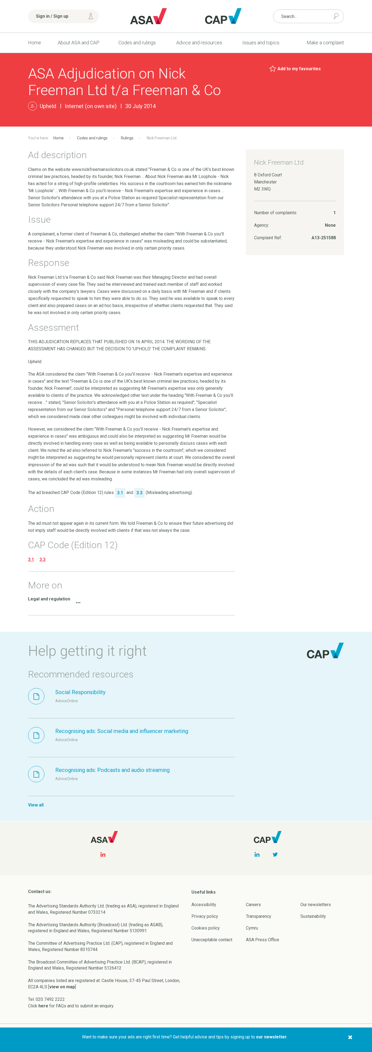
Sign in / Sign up (52, 16)
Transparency (258, 916)
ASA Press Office (262, 939)
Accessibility (203, 904)
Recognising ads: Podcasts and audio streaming (112, 770)
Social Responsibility (80, 692)
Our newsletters (315, 904)
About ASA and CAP (78, 42)
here (43, 1005)
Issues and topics (260, 42)
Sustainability (313, 916)
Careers (253, 904)
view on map (62, 986)
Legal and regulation (49, 599)
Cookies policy (205, 928)
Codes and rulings (137, 42)
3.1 (31, 559)
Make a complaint (325, 42)
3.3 (42, 559)
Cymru (252, 928)
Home (34, 42)
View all (36, 805)
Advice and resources (199, 42)
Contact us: (39, 891)
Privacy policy (204, 916)
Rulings (127, 138)
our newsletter (271, 1036)
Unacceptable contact (211, 939)
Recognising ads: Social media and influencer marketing (121, 731)
